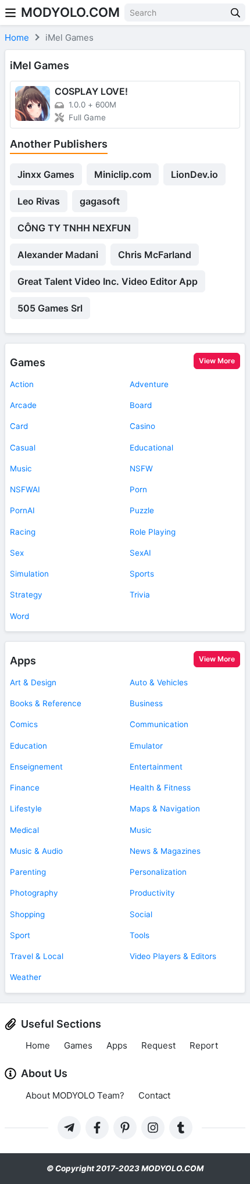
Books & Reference (45, 703)
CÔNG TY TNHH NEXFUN (74, 228)
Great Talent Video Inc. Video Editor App (107, 281)
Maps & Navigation (165, 808)
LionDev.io (194, 174)
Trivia (140, 594)
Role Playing (153, 531)
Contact (154, 1095)
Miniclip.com (122, 174)
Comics (24, 724)
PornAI (22, 510)
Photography (34, 892)
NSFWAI (25, 489)
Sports (142, 573)
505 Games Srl (50, 308)
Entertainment (156, 766)
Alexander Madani (57, 254)
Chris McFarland (154, 254)
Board (141, 405)
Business (146, 703)
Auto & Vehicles (159, 682)
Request (158, 1045)
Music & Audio (36, 851)
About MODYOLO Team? (75, 1095)
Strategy (26, 594)
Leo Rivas (38, 201)
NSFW (141, 468)
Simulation (29, 573)
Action (22, 384)
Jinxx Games (45, 174)
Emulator (146, 745)
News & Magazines (165, 851)
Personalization (158, 872)
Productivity (152, 892)
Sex (17, 552)
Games (27, 362)
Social (141, 914)
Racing (22, 531)
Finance (25, 787)
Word (19, 616)
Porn (138, 489)
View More (217, 360)
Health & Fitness (160, 787)
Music (21, 468)
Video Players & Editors (173, 956)
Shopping (27, 914)
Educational (151, 447)
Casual (22, 447)
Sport (20, 935)
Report (204, 1045)
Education (28, 745)
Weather (25, 977)
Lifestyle (26, 808)
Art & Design (33, 682)
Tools (139, 935)
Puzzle (142, 510)
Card (19, 426)
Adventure (149, 384)
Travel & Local (36, 956)
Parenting (28, 872)
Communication (159, 724)
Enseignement (36, 766)
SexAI (140, 552)
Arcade (23, 405)
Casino (142, 426)
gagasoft (100, 201)
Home (38, 1045)
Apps (23, 660)
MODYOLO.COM (70, 12)
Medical (24, 830)
